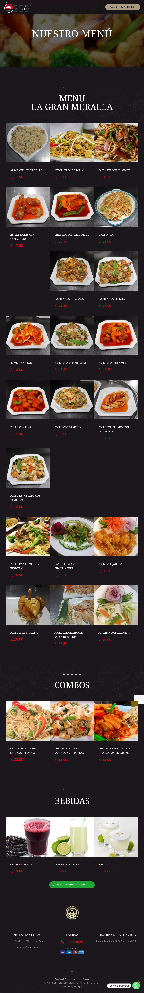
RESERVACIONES (124, 7)
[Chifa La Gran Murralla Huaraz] (17, 7)
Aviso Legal (59, 979)
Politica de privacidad (73, 979)
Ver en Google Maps (29, 947)
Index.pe (77, 987)
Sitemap (86, 979)
